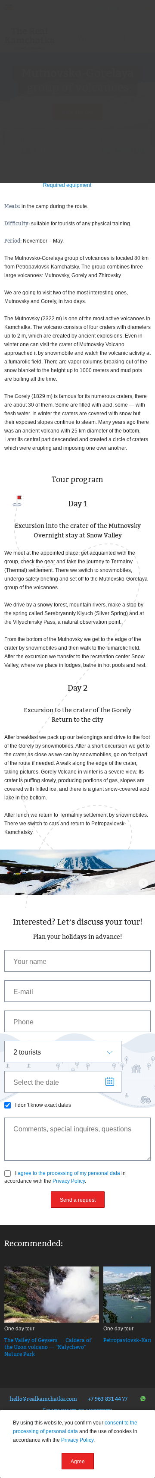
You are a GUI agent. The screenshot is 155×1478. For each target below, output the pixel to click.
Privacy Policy (69, 1181)
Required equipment (67, 185)
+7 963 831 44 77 (107, 1399)
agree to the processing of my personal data (69, 1173)
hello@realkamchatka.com (43, 1399)
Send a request (78, 1200)
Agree (78, 1462)
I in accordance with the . (65, 1177)
